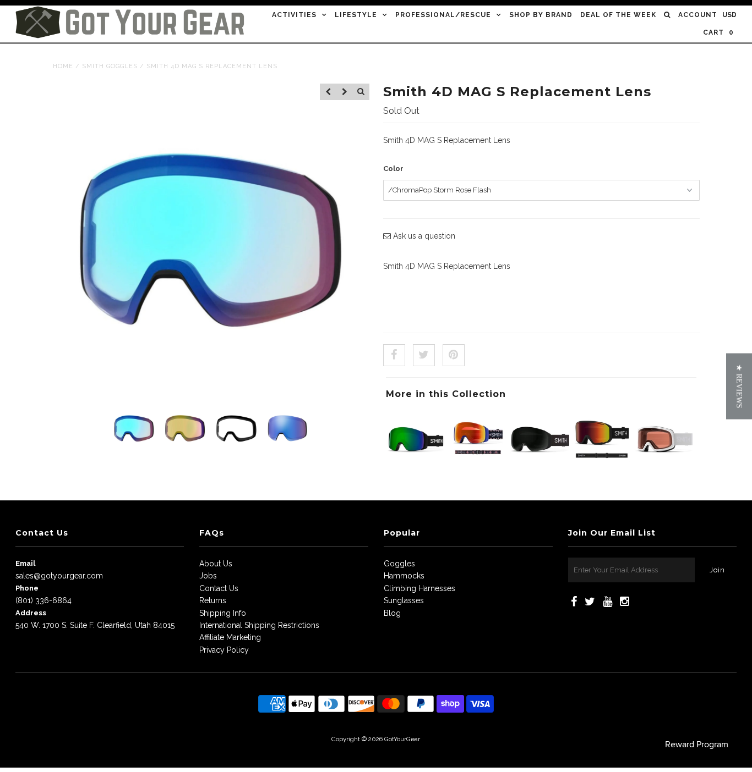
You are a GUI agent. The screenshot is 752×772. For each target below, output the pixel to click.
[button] (739, 386)
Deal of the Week (618, 15)
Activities (294, 15)
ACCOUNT (697, 15)
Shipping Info (222, 613)
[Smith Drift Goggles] (664, 466)
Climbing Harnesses (419, 588)
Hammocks (404, 575)
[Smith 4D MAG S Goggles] (540, 466)
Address (30, 613)
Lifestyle (356, 15)
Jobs (208, 575)
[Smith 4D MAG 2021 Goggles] (415, 466)
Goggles (399, 563)
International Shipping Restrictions (259, 625)
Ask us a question (423, 235)
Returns (212, 600)
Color (393, 168)
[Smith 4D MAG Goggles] (478, 466)
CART (718, 32)
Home (63, 66)
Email (25, 563)
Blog (392, 613)
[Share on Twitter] (424, 355)
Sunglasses (404, 600)
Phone (27, 588)
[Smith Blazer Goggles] (601, 466)
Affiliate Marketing (230, 637)
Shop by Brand (541, 15)
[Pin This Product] (454, 355)
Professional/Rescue (443, 15)
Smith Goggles (110, 66)
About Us (215, 563)
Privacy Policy (224, 650)
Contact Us (218, 588)
